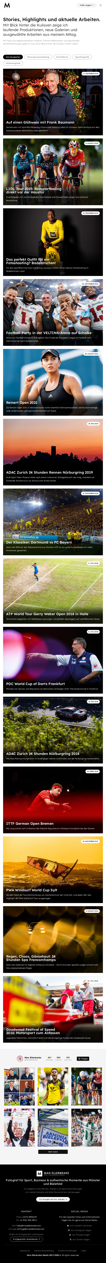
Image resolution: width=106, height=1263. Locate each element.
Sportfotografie (82, 57)
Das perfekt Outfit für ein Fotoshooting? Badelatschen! (31, 261)
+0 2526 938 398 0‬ (28, 1220)
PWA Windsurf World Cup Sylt (31, 890)
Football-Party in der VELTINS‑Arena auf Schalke (49, 333)
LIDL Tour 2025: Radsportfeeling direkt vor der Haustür (33, 190)
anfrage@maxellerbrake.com (30, 1229)
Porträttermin (62, 57)
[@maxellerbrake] (19, 1058)
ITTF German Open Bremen (30, 823)
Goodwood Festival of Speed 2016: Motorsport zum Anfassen (33, 1031)
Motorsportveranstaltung (38, 57)
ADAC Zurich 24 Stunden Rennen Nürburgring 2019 (49, 472)
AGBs (83, 1251)
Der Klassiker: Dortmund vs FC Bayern (39, 542)
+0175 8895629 (29, 1217)
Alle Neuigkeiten (13, 57)
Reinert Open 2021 (21, 402)
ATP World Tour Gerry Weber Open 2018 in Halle (47, 614)
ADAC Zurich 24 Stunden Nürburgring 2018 (42, 754)
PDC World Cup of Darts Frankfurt (35, 684)
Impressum (25, 1251)
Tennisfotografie (13, 63)
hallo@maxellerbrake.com (29, 1225)
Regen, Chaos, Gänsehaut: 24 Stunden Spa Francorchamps (31, 958)
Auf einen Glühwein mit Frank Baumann (40, 122)
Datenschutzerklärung (44, 1251)
